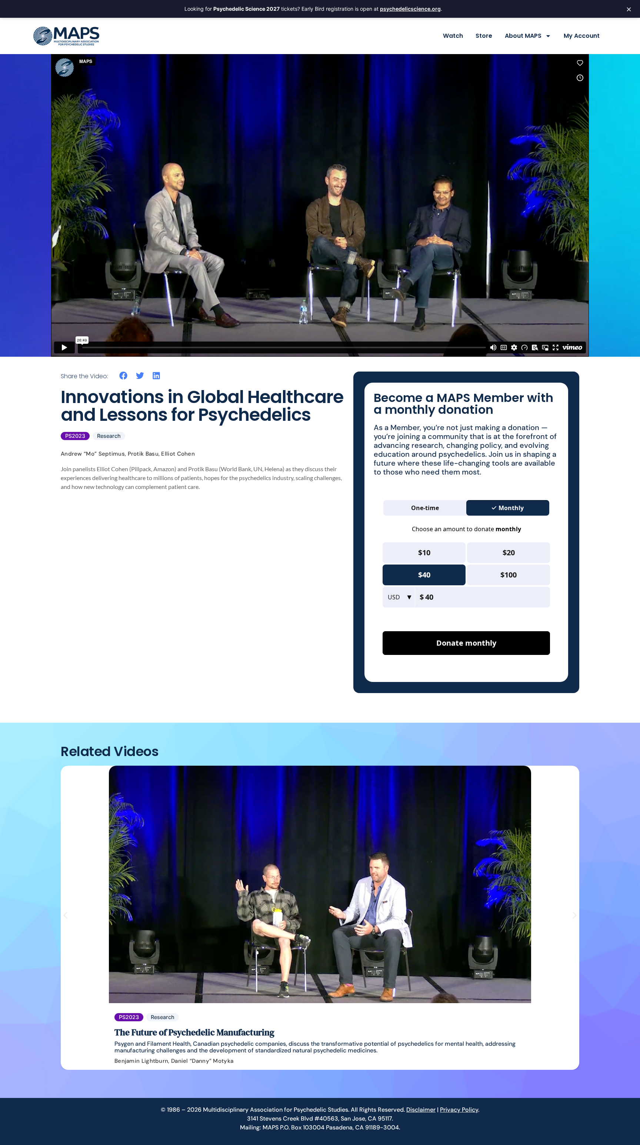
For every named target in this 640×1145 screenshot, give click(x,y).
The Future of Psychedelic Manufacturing (194, 1032)
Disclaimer (421, 1110)
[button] (123, 376)
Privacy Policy (459, 1110)
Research (109, 436)
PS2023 (75, 436)
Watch (453, 35)
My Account (582, 35)
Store (484, 35)
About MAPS (523, 35)
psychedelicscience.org (410, 9)
